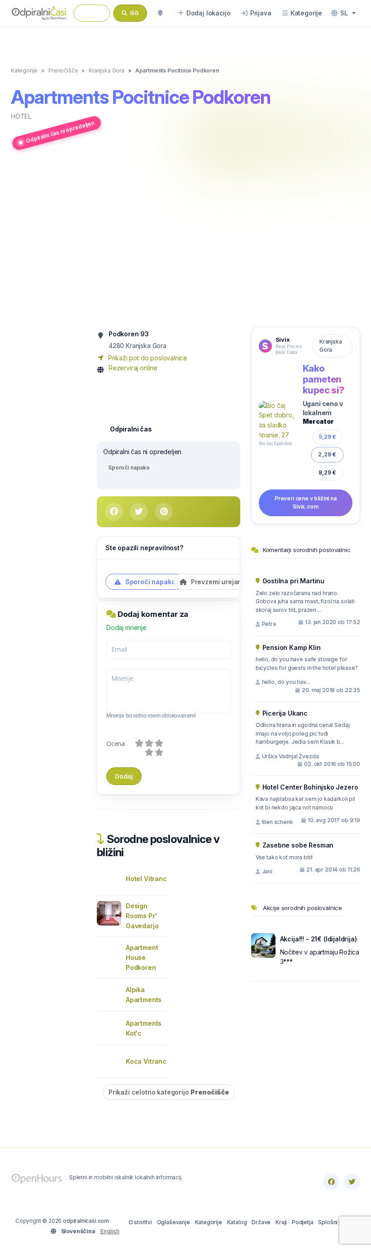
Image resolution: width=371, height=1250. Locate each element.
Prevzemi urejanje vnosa (228, 582)
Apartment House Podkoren (142, 957)
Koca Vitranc (146, 1061)
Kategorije (208, 1222)
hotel (21, 116)
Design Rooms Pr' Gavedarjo (142, 916)
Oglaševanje (173, 1222)
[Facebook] (331, 1181)
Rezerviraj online (133, 368)
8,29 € (328, 472)
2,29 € (327, 454)
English (109, 1231)
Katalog (237, 1222)
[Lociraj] (160, 13)
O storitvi (140, 1222)
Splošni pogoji (337, 1222)
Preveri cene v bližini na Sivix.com (306, 502)
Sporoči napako (129, 467)
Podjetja (303, 1222)
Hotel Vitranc (146, 878)
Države (261, 1222)
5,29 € (327, 436)
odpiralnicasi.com (86, 1220)
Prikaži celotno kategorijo (169, 1092)
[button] (343, 13)
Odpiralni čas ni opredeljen (60, 131)
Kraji (281, 1222)
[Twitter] (352, 1181)
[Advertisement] (185, 240)
